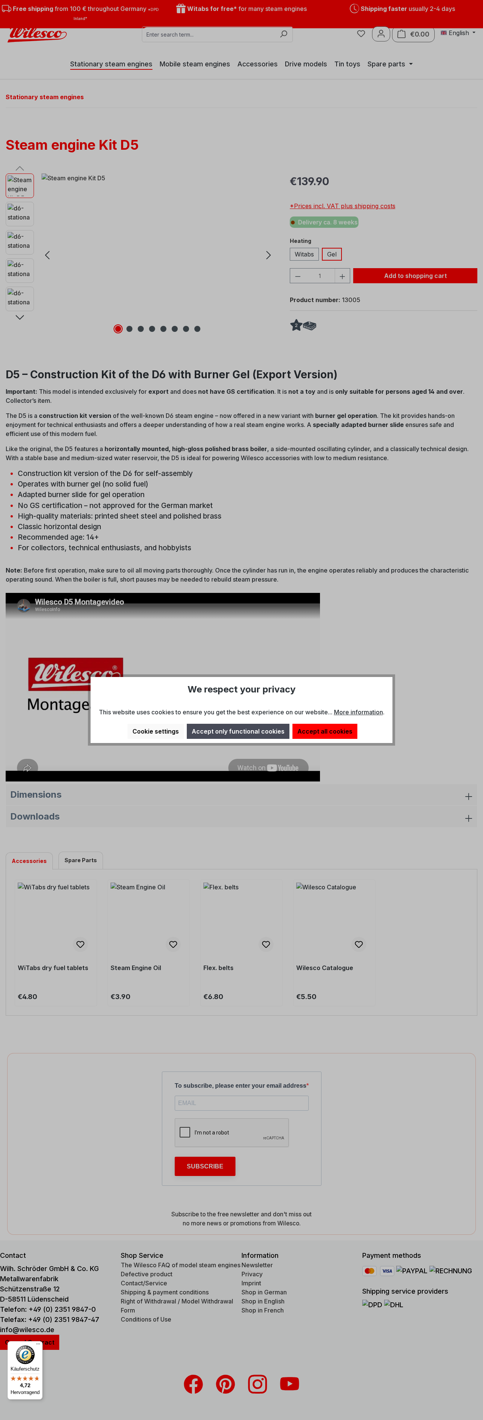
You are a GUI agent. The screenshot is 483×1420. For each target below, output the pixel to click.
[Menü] (38, 1345)
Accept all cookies (324, 731)
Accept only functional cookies (238, 731)
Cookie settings (155, 731)
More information (358, 712)
